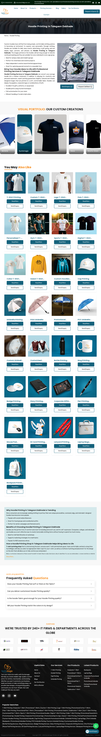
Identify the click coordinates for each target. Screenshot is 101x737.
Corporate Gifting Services (74, 724)
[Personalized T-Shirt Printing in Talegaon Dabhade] (15, 223)
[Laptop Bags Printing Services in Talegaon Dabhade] (86, 427)
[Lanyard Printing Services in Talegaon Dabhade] (62, 427)
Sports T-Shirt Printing (28, 713)
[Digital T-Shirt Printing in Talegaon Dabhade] (86, 223)
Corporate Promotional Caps (35, 716)
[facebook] (93, 2)
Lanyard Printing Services (47, 726)
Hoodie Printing (19, 716)
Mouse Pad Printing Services (12, 726)
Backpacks (6, 721)
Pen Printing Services (91, 724)
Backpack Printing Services (85, 726)
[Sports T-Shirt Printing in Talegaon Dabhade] (62, 223)
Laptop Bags (82, 718)
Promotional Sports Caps (53, 716)
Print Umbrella (91, 718)
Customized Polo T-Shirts (11, 713)
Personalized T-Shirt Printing (44, 710)
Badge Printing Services (42, 724)
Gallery (63, 8)
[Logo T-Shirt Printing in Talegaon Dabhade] (62, 183)
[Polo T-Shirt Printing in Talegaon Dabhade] (86, 183)
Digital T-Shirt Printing (58, 713)
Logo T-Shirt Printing (64, 708)
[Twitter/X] (9, 696)
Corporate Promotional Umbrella (54, 718)
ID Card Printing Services (30, 726)
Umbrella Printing (71, 718)
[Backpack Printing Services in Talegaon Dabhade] (15, 468)
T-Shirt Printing (7, 708)
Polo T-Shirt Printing (9, 710)
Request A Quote (90, 11)
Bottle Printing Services (10, 724)
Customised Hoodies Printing (74, 721)
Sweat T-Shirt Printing (69, 716)
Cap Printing (39, 718)
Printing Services (46, 8)
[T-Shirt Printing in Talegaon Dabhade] (15, 183)
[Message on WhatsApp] (96, 726)
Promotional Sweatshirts (89, 713)
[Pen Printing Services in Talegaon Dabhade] (86, 386)
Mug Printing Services (26, 724)
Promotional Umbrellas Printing (21, 721)
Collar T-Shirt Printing (73, 713)
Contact (46, 15)
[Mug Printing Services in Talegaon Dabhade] (86, 346)
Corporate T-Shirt (19, 708)
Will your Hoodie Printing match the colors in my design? (30, 605)
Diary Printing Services (58, 724)
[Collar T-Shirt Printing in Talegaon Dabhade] (15, 264)
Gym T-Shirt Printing (89, 710)
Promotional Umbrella (27, 718)
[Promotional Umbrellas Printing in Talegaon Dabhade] (62, 305)
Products (33, 8)
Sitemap (97, 735)
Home (16, 8)
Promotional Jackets (61, 710)
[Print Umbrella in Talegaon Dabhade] (38, 305)
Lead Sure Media (20, 735)
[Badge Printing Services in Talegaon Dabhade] (15, 386)
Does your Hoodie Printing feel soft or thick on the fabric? (31, 584)
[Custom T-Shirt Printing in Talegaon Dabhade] (38, 183)
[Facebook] (3, 696)
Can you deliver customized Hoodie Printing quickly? (28, 591)
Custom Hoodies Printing (11, 718)
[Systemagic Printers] (5, 11)
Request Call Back (84, 86)
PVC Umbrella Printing (39, 721)
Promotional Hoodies (43, 713)
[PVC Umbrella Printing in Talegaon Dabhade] (86, 305)
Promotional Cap (8, 716)
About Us (24, 8)
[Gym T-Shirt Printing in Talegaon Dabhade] (38, 223)
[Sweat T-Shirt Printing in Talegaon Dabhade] (38, 264)
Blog (57, 8)
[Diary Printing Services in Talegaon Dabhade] (38, 386)
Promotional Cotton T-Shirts (81, 708)
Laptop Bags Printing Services (65, 726)
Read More (15, 201)
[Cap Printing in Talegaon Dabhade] (86, 264)
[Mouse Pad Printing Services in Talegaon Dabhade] (15, 427)
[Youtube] (99, 2)
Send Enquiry (66, 86)
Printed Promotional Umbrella (87, 716)
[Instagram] (96, 2)
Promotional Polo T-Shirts (25, 710)
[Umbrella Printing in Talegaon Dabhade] (15, 305)
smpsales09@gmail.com (23, 2)
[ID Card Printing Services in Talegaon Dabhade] (38, 427)
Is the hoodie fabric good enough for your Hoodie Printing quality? (34, 598)
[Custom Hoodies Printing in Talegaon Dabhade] (62, 264)
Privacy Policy (90, 735)
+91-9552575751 (7, 2)
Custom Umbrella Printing (55, 721)
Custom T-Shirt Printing (48, 708)
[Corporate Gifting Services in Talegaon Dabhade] (62, 386)
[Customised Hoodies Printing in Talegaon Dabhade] (38, 346)
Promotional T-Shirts (33, 708)
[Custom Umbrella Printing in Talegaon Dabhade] (15, 346)
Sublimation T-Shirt (75, 710)
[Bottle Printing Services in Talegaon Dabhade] (62, 346)
